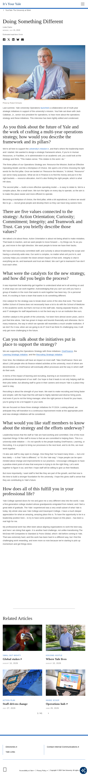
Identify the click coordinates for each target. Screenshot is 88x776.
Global (12, 659)
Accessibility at (26, 770)
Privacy (42, 770)
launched (45, 108)
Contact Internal (66, 748)
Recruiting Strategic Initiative (49, 354)
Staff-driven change (15, 703)
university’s (39, 149)
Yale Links (10, 752)
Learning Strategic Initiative (15, 354)
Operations (57, 703)
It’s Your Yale (12, 4)
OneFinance (67, 351)
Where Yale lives (56, 659)
